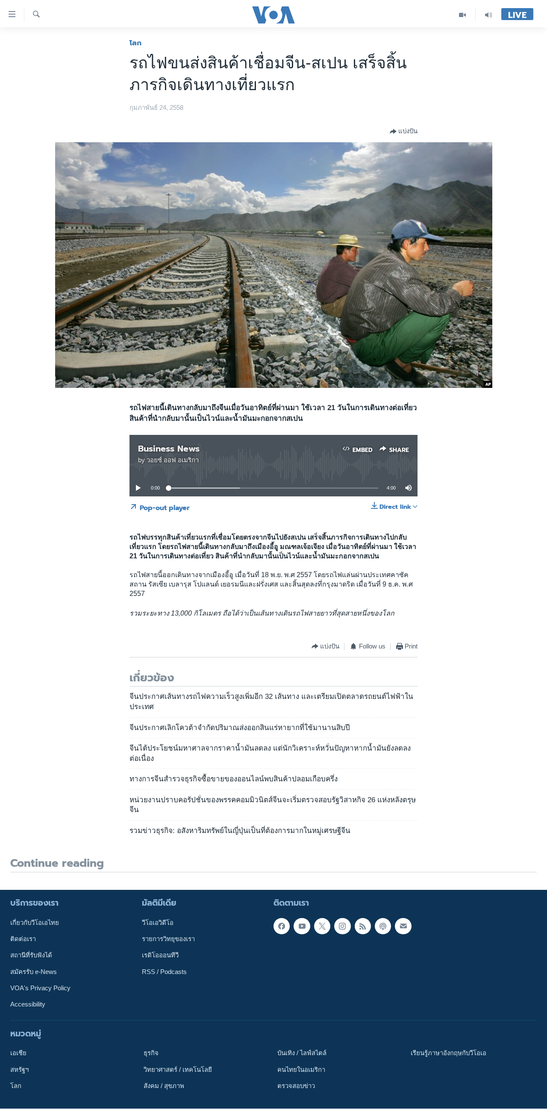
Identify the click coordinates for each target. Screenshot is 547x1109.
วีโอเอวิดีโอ (158, 922)
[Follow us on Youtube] (302, 926)
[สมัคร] (403, 926)
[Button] (404, 131)
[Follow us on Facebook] (282, 926)
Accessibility (27, 1004)
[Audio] (488, 14)
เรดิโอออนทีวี (160, 955)
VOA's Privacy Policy (40, 988)
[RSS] (363, 926)
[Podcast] (383, 926)
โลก (135, 42)
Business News (169, 448)
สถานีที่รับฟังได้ (31, 955)
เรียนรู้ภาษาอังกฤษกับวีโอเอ (448, 1053)
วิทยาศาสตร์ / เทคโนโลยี (178, 1069)
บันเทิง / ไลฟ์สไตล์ (301, 1053)
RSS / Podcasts (164, 971)
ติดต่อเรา (23, 939)
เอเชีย (18, 1053)
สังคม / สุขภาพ (164, 1086)
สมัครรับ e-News (33, 971)
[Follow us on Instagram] (342, 926)
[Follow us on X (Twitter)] (322, 926)
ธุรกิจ (151, 1053)
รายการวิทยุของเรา (168, 939)
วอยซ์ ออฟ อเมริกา (173, 460)
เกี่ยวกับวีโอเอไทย (34, 922)
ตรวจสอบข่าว (296, 1086)
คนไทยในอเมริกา (301, 1069)
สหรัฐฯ (19, 1069)
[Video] (463, 14)
